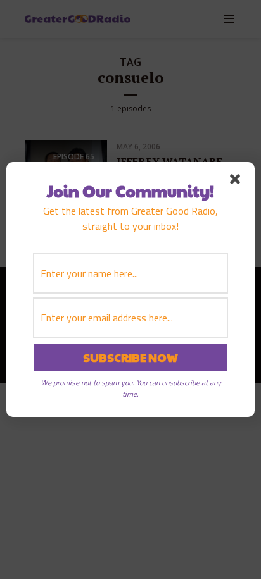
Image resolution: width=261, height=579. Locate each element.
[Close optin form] (237, 181)
